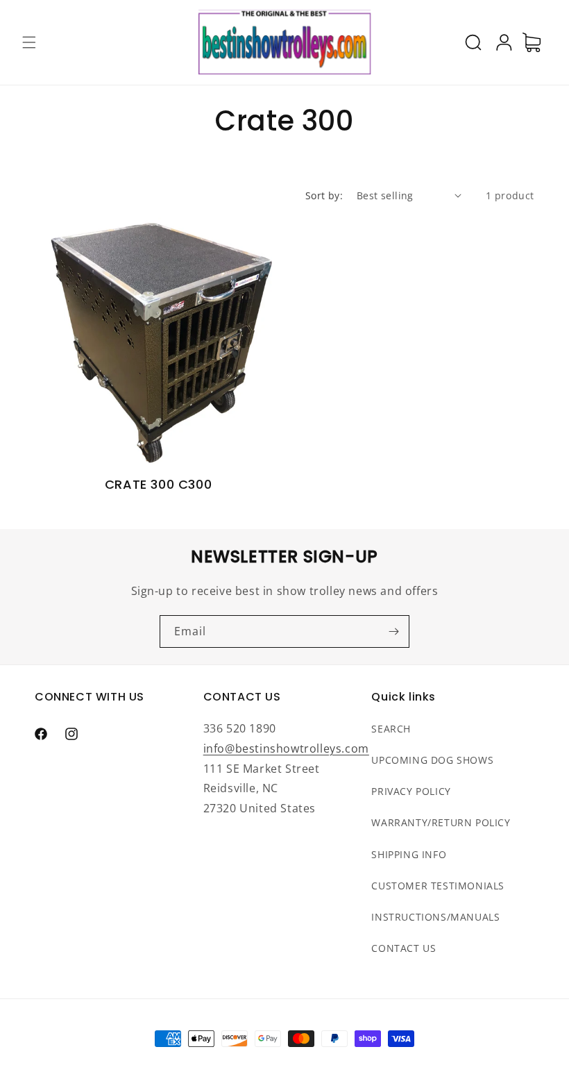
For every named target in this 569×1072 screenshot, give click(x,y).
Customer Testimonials (437, 885)
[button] (29, 42)
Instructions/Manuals (435, 916)
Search (391, 728)
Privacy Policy (410, 791)
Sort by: (324, 195)
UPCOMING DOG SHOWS (432, 760)
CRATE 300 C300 (158, 484)
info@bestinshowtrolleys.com (286, 748)
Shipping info (408, 854)
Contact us (403, 948)
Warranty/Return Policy (440, 822)
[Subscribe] (393, 631)
